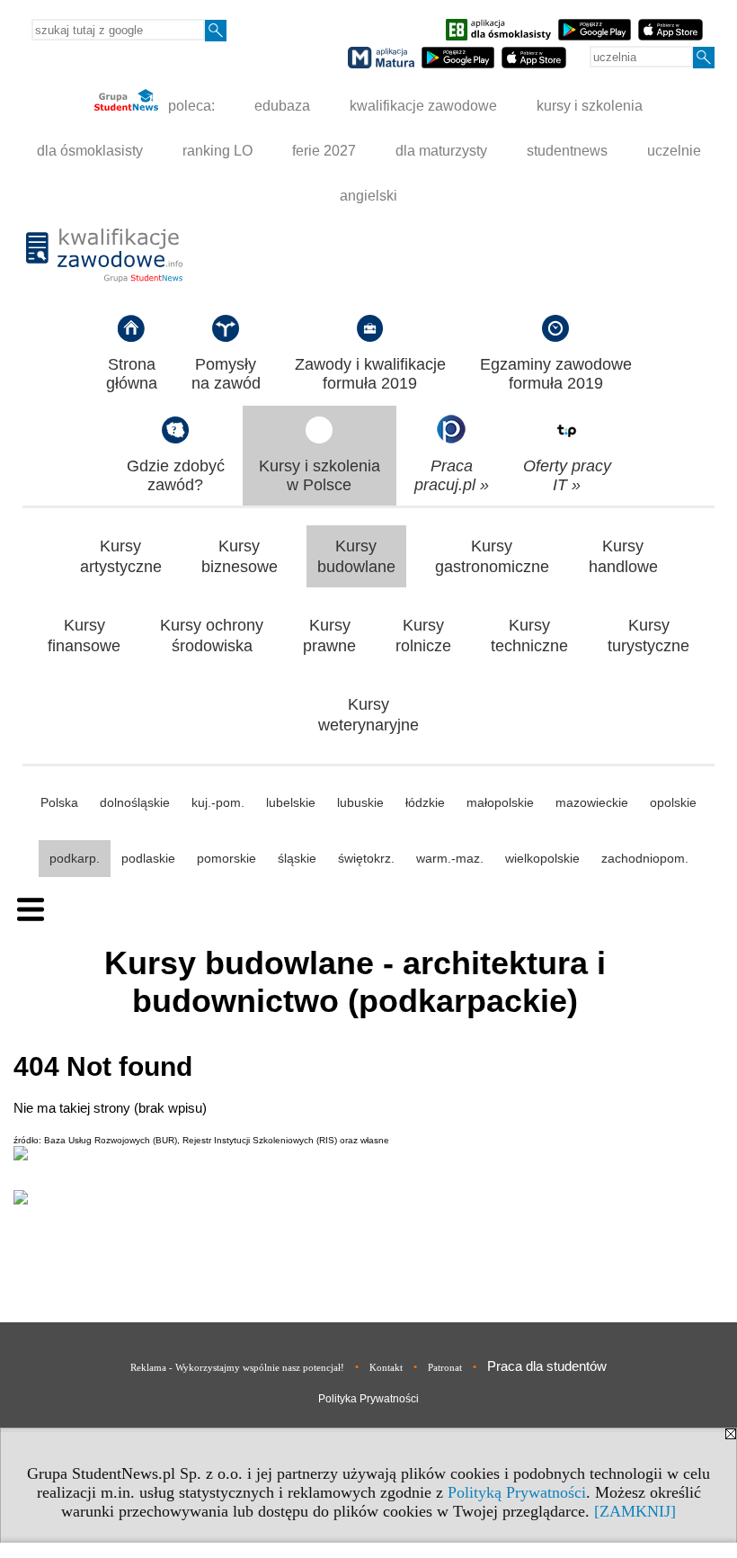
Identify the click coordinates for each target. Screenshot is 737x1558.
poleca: (189, 105)
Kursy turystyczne (648, 635)
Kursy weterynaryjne (368, 714)
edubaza (282, 105)
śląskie (297, 858)
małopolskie (500, 802)
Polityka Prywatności (368, 1398)
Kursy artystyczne (121, 556)
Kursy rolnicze (423, 635)
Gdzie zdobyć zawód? (176, 475)
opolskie (673, 802)
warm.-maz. (450, 858)
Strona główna (131, 373)
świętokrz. (366, 858)
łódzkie (425, 802)
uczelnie (674, 150)
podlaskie (148, 858)
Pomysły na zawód (226, 373)
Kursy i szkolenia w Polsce (319, 475)
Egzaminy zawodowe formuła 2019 (556, 373)
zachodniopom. (644, 858)
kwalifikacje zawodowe (423, 105)
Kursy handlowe (623, 556)
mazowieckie (591, 802)
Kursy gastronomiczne (492, 556)
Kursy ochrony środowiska (211, 635)
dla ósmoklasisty (90, 150)
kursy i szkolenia (590, 105)
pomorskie (226, 858)
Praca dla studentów (547, 1366)
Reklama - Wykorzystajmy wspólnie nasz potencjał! (237, 1367)
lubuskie (360, 802)
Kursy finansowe (84, 635)
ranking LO (217, 150)
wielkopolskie (542, 858)
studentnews (567, 150)
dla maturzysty (441, 150)
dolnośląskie (135, 802)
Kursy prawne (329, 635)
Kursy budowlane (356, 556)
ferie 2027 (324, 150)
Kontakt (386, 1367)
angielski (368, 195)
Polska (59, 802)
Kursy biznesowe (239, 556)
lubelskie (290, 802)
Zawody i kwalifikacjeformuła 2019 (370, 373)
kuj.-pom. (217, 802)
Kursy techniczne (529, 635)
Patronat (445, 1367)
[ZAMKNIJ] (635, 1511)
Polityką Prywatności (517, 1492)
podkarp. (74, 858)
